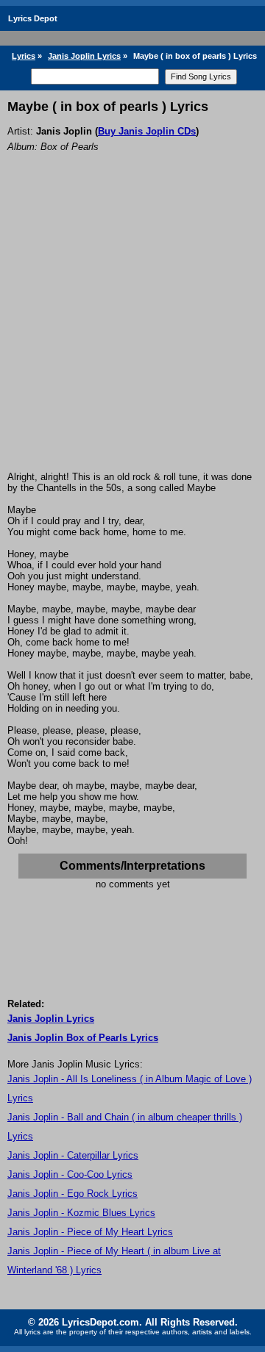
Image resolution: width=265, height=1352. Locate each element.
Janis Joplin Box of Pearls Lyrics (82, 1037)
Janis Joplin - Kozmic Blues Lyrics (81, 1212)
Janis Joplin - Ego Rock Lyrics (72, 1193)
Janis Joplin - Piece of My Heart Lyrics (90, 1231)
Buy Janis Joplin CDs (147, 131)
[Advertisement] (132, 331)
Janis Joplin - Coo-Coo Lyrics (69, 1174)
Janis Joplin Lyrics (84, 55)
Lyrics (23, 55)
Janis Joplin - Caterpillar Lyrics (72, 1155)
